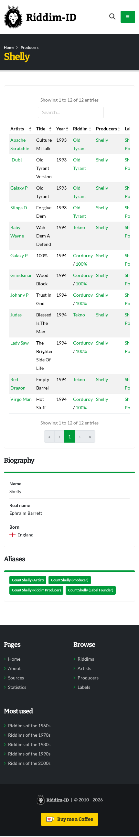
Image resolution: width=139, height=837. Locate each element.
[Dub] (16, 159)
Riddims (86, 659)
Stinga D (18, 207)
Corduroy (83, 255)
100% (81, 264)
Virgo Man (21, 399)
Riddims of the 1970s (29, 735)
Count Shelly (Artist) (28, 580)
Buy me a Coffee (74, 819)
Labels (84, 687)
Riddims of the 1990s (29, 753)
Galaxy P (19, 188)
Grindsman (21, 275)
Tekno (79, 227)
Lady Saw (19, 343)
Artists (84, 668)
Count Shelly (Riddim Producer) (36, 590)
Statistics (17, 687)
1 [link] (69, 436)
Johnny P (19, 295)
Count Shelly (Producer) (69, 580)
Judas (16, 314)
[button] (30, 129)
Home (9, 47)
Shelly (102, 140)
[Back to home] (40, 16)
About (14, 668)
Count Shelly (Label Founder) (90, 590)
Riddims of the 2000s (29, 763)
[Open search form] (112, 17)
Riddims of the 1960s (29, 725)
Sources (16, 677)
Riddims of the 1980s (29, 744)
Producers (29, 47)
